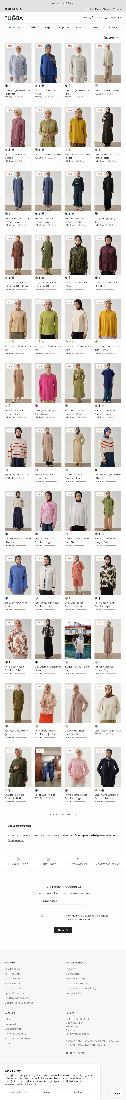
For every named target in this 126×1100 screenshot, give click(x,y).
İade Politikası (12, 969)
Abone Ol (63, 930)
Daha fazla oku (16, 840)
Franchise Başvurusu (16, 1033)
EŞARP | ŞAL (47, 27)
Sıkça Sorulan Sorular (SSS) (81, 988)
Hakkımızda (11, 1024)
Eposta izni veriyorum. (77, 919)
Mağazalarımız (13, 1028)
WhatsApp (72, 1026)
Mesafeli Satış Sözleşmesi (19, 1002)
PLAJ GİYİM (64, 27)
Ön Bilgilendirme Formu (17, 998)
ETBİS (7, 1043)
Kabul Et (48, 1092)
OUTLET (95, 27)
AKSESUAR (80, 27)
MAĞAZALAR (110, 27)
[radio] (6, 85)
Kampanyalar (73, 993)
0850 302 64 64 (74, 1022)
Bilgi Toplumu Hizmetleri (18, 1038)
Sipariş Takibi (73, 973)
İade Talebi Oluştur (76, 983)
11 (62, 814)
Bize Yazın (71, 1030)
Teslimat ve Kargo (76, 978)
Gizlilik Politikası (32, 1084)
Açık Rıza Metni (13, 973)
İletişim (89, 9)
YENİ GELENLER (16, 27)
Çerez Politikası (13, 978)
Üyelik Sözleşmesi (14, 993)
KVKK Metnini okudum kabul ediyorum (87, 915)
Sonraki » (72, 814)
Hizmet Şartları (13, 988)
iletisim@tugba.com (77, 1033)
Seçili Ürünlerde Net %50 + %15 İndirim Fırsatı (63, 3)
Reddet (78, 1092)
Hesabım (71, 969)
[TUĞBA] (14, 17)
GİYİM (33, 27)
